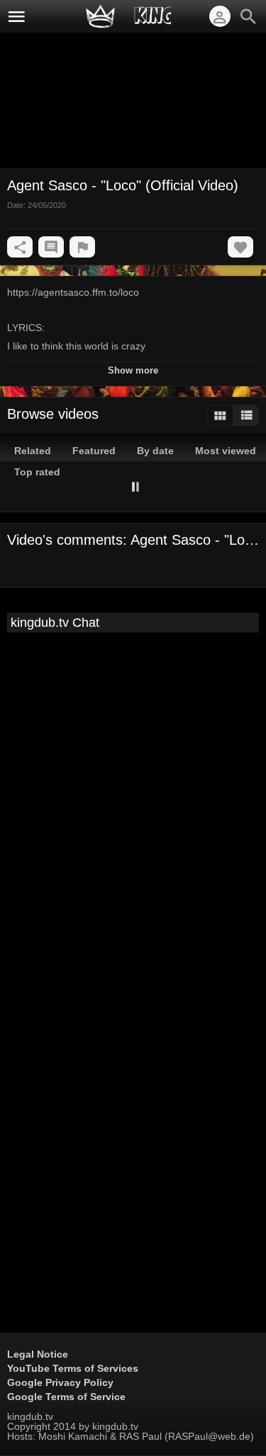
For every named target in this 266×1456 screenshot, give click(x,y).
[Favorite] (240, 247)
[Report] (82, 247)
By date (155, 450)
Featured (94, 450)
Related (32, 450)
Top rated (37, 472)
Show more (133, 370)
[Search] (248, 16)
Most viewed (225, 450)
